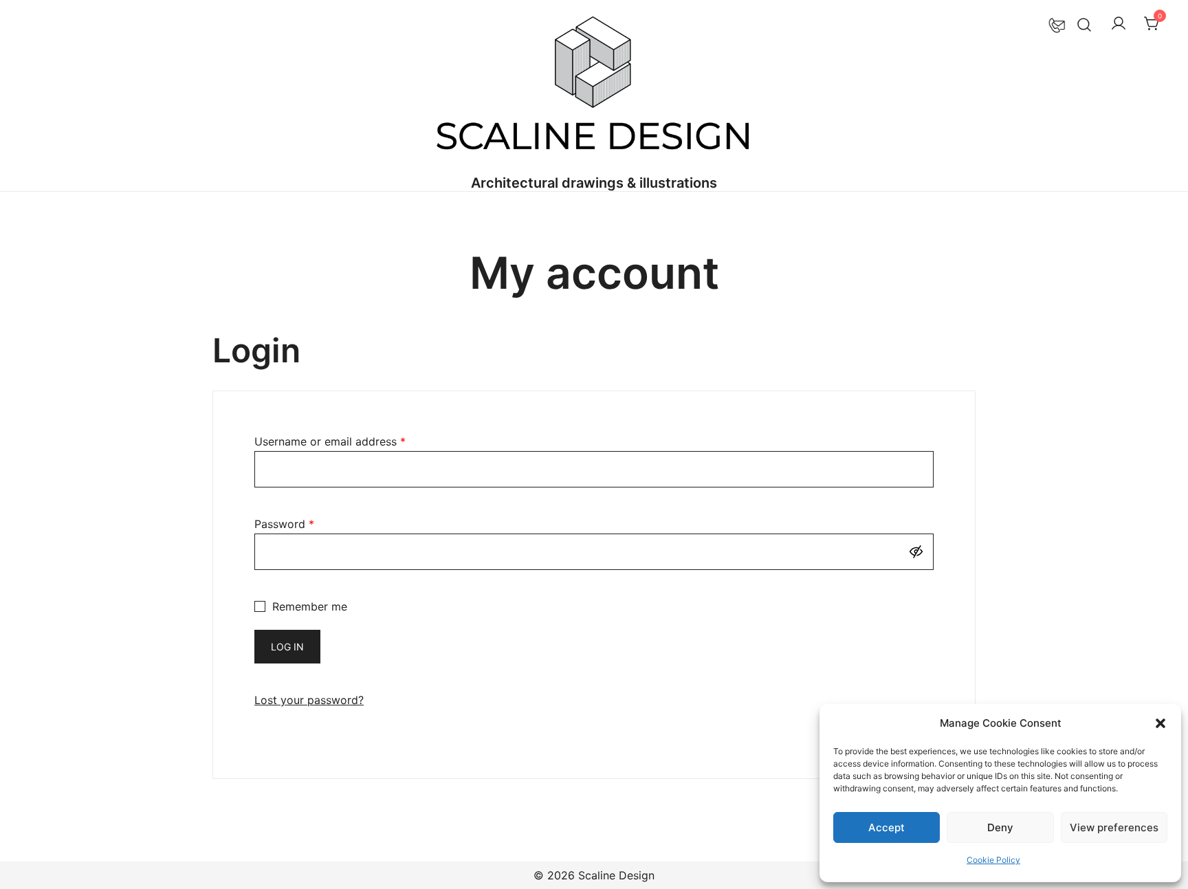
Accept (886, 827)
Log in (287, 646)
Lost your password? (309, 700)
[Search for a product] (1084, 24)
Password (284, 524)
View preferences (1114, 827)
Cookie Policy (993, 860)
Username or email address (330, 441)
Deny (1000, 827)
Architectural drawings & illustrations (594, 183)
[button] (1160, 723)
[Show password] (919, 552)
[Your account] (1118, 24)
